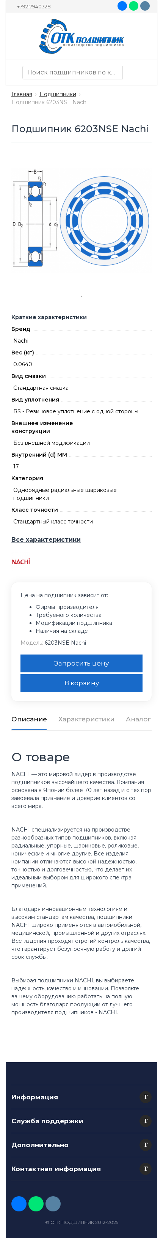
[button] (145, 1097)
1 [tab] (81, 296)
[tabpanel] (81, 220)
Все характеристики (46, 539)
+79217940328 (34, 6)
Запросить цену (81, 663)
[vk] (122, 6)
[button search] (129, 72)
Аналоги (140, 719)
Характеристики (86, 719)
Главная (21, 94)
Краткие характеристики (49, 317)
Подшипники (57, 94)
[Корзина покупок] (144, 72)
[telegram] (145, 6)
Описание (29, 719)
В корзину (81, 683)
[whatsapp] (133, 6)
